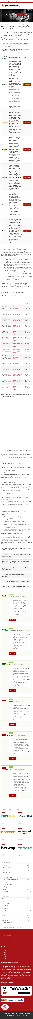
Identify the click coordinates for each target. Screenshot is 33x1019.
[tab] (16, 555)
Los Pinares (16, 920)
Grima (16, 915)
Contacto (7, 504)
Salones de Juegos (8, 935)
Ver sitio (12, 620)
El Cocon (16, 910)
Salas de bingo (4, 927)
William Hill (12, 165)
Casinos (6, 941)
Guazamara (16, 913)
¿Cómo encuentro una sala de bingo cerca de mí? (16, 581)
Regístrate (27, 84)
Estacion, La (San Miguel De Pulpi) (16, 879)
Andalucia (15, 927)
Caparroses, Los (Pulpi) (16, 877)
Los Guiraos (16, 891)
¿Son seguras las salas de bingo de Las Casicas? (16, 586)
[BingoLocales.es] (11, 6)
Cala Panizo (16, 908)
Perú (5, 956)
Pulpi (16, 870)
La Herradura (16, 894)
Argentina (6, 954)
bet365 (12, 92)
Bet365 (11, 61)
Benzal (16, 898)
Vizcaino (16, 889)
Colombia (6, 952)
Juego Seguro (11, 977)
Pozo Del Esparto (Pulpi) (16, 875)
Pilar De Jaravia (16, 896)
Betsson (11, 111)
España (10, 927)
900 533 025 (7, 978)
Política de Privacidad (10, 1015)
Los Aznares (16, 901)
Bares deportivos (8, 939)
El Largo (16, 917)
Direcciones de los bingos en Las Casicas (17, 308)
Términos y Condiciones (21, 1015)
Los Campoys (16, 887)
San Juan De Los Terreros (16, 922)
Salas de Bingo (7, 937)
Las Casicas (22, 597)
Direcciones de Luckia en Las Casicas (16, 333)
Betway (11, 219)
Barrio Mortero (16, 906)
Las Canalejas (16, 903)
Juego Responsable (14, 1017)
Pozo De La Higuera (16, 884)
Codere (11, 193)
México (5, 951)
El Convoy (16, 882)
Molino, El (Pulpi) (16, 872)
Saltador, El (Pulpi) (16, 867)
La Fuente (16, 865)
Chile (5, 958)
